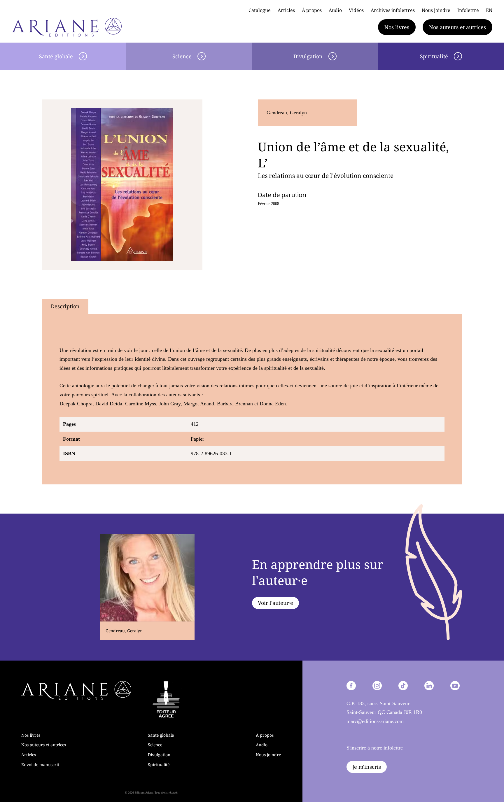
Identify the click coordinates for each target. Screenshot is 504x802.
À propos (312, 10)
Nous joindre (436, 10)
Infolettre (468, 10)
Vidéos (356, 10)
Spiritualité (434, 56)
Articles (286, 10)
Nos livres (396, 27)
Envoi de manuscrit (40, 764)
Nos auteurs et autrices (457, 27)
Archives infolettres (393, 10)
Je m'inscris (366, 766)
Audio (335, 10)
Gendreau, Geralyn (287, 112)
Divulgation (308, 56)
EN (489, 10)
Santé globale (56, 56)
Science (182, 56)
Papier (197, 439)
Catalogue (260, 10)
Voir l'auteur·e (275, 602)
